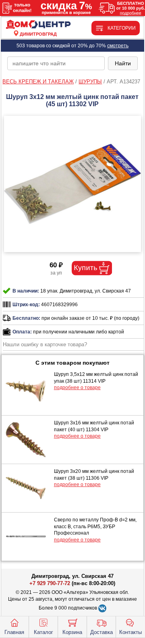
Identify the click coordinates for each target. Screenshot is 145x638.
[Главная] (38, 24)
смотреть (117, 45)
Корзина (72, 632)
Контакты (130, 632)
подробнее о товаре (77, 387)
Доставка (101, 632)
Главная (14, 632)
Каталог (43, 632)
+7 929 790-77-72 (49, 583)
